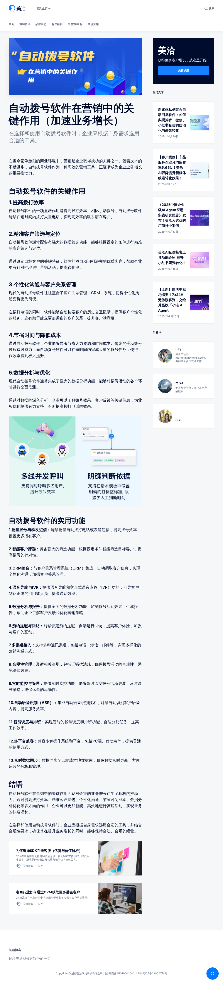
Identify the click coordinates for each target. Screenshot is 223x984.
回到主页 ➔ (44, 8)
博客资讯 (24, 24)
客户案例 (57, 24)
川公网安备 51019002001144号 (122, 973)
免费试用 (183, 70)
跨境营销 (93, 24)
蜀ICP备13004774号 (154, 973)
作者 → (157, 332)
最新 (11, 24)
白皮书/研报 (75, 24)
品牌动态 (40, 24)
